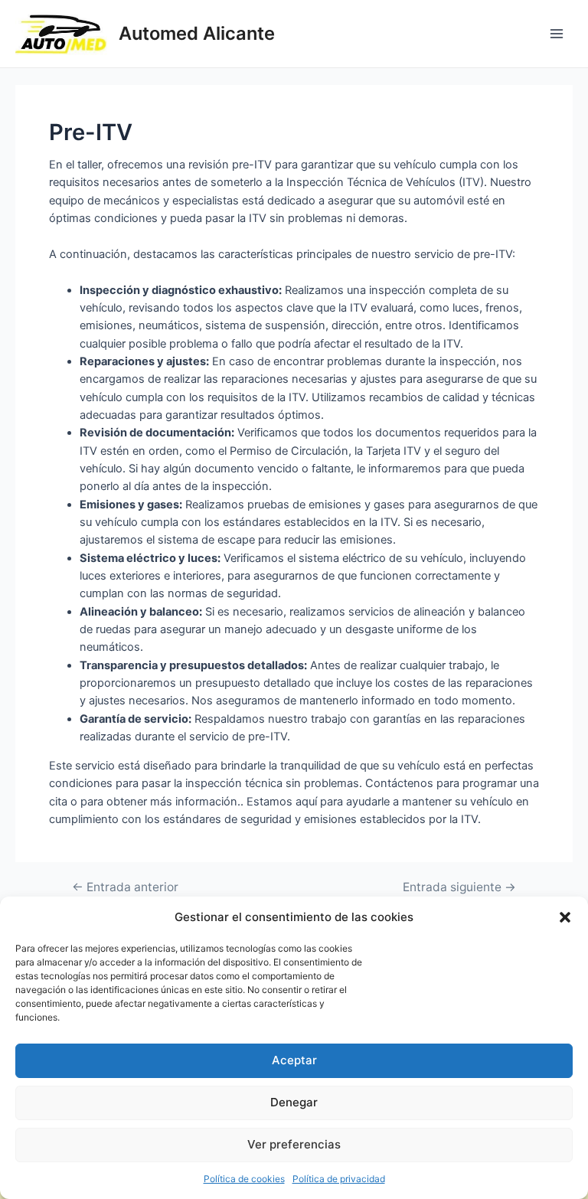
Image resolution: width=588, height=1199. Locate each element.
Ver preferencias (294, 1144)
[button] (565, 917)
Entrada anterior (125, 887)
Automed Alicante (197, 33)
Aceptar (294, 1060)
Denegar (294, 1102)
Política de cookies (244, 1178)
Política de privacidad (338, 1178)
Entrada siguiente (459, 887)
